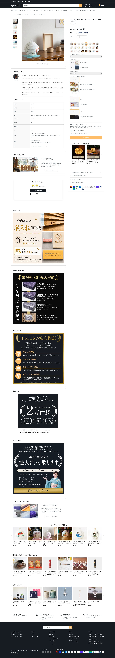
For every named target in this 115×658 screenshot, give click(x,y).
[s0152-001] (82, 51)
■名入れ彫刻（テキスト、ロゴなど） (77, 54)
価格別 (83, 10)
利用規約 (71, 640)
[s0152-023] (86, 51)
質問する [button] (38, 193)
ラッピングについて (53, 638)
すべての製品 (18, 14)
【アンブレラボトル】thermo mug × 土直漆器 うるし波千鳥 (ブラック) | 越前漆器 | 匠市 (94, 573)
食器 (19, 10)
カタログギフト (52, 10)
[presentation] (71, 154)
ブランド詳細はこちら (51, 170)
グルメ (59, 10)
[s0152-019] (82, 47)
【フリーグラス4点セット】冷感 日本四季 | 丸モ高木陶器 (80, 572)
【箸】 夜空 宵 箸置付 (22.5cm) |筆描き (65, 572)
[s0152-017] (93, 44)
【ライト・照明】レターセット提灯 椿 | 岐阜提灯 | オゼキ (19, 542)
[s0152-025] (97, 47)
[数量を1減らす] (78, 37)
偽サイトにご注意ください (16, 636)
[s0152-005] (82, 44)
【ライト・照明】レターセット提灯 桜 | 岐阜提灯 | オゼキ (34, 542)
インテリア (31, 10)
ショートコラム (52, 644)
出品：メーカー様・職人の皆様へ (96, 634)
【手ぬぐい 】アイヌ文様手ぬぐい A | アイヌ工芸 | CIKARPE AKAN (34, 603)
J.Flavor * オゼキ (73, 23)
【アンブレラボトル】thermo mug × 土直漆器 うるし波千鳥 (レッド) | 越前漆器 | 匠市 (49, 573)
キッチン (24, 10)
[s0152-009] (75, 44)
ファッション (43, 10)
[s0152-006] (71, 47)
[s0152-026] (71, 51)
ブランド (70, 10)
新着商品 (65, 10)
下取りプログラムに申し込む (78, 130)
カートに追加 (86, 137)
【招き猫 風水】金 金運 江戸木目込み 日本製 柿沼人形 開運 (35, 572)
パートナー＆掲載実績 (73, 642)
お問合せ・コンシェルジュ (16, 634)
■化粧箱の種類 (73, 59)
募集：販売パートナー (93, 639)
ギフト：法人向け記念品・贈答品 (96, 643)
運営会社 (71, 634)
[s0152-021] (93, 51)
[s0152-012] (71, 44)
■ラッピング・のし (74, 71)
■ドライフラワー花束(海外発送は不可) (78, 76)
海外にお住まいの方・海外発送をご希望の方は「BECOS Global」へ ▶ (24, 650)
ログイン (33, 634)
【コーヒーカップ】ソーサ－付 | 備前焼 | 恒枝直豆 (19, 572)
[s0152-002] (79, 44)
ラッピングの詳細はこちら (51, 516)
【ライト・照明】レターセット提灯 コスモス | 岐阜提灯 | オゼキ (50, 543)
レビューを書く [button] (38, 190)
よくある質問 (52, 642)
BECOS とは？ (52, 636)
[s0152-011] (90, 47)
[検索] (80, 5)
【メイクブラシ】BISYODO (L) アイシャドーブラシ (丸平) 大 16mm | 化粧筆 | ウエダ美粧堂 (79, 603)
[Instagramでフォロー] (48, 652)
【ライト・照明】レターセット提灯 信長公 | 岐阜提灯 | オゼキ (94, 543)
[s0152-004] (75, 47)
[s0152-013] (79, 47)
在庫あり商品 (14, 10)
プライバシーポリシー (73, 638)
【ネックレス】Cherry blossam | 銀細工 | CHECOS (64, 602)
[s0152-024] (97, 44)
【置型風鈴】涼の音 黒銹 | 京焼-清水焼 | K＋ (19, 602)
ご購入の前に (52, 640)
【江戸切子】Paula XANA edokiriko (93, 602)
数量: (71, 36)
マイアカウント (88, 6)
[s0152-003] (86, 44)
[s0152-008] (86, 47)
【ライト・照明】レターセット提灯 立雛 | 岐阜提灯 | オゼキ (65, 542)
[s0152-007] (90, 44)
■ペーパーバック (73, 108)
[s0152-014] (90, 51)
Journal (93, 10)
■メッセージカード (74, 96)
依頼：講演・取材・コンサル (95, 641)
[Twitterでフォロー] (45, 652)
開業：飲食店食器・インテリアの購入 (96, 637)
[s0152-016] (97, 51)
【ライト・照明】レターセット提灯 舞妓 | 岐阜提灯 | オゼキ (80, 542)
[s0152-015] (93, 47)
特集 (88, 10)
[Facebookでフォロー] (43, 652)
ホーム (13, 14)
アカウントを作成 (34, 636)
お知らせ (51, 634)
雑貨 (37, 10)
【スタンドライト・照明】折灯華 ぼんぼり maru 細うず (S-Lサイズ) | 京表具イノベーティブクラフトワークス (93, 161)
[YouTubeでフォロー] (51, 652)
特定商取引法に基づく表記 (74, 636)
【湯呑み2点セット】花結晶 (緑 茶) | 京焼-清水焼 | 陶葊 (49, 602)
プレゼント (77, 10)
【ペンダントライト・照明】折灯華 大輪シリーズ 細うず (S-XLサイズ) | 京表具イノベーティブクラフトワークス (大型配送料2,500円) (78, 161)
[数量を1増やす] (85, 37)
